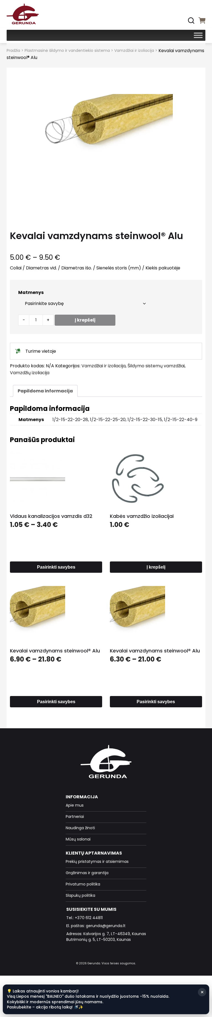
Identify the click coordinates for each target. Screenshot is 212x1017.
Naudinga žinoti (80, 828)
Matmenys (31, 292)
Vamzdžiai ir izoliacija (134, 50)
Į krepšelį (85, 320)
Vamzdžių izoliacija (29, 373)
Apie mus (75, 805)
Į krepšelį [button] (156, 567)
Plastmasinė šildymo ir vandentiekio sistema (67, 50)
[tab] (45, 391)
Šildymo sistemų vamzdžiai (156, 366)
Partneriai (75, 816)
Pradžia (13, 50)
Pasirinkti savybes (56, 567)
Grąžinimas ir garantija (87, 873)
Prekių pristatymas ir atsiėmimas (97, 861)
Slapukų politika (80, 895)
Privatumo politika (83, 884)
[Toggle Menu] (198, 35)
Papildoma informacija (45, 391)
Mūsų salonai (78, 839)
